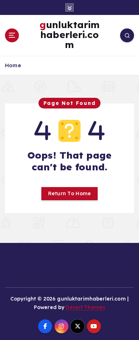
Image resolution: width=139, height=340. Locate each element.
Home (13, 65)
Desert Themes (85, 307)
